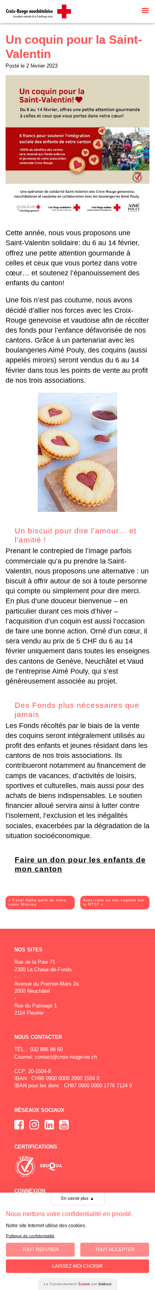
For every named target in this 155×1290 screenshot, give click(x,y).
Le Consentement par (77, 1284)
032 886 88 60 (46, 1049)
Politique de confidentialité (30, 1236)
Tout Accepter (115, 1249)
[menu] (145, 11)
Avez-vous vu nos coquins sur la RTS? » (113, 902)
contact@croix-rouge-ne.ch (66, 1057)
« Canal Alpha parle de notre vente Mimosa (37, 902)
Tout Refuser (40, 1249)
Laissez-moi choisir (77, 1266)
